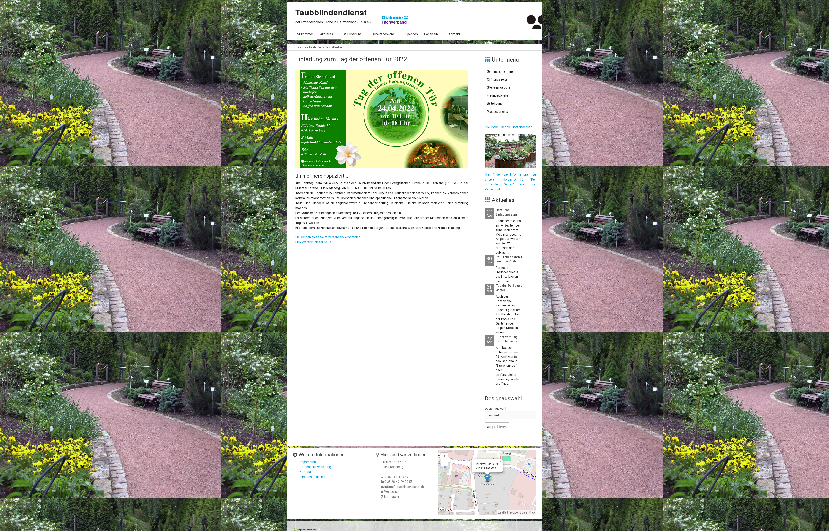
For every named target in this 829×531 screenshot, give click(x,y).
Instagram (391, 497)
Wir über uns (353, 34)
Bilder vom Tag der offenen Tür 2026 (507, 341)
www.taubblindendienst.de (313, 47)
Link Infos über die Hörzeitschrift (508, 127)
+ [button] (444, 456)
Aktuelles (326, 34)
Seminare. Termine (500, 71)
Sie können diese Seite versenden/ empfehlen (327, 237)
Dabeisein (431, 34)
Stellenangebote (498, 87)
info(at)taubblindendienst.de (404, 487)
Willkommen (305, 34)
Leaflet (503, 512)
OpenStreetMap (523, 512)
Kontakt (454, 34)
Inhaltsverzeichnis (312, 477)
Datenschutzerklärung (315, 467)
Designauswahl (495, 408)
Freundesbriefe (497, 95)
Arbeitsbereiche (383, 34)
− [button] (444, 462)
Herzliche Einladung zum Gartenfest (506, 214)
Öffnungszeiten (498, 79)
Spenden (411, 34)
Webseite (391, 492)
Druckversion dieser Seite (313, 242)
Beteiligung (495, 103)
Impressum (308, 462)
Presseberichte (498, 112)
